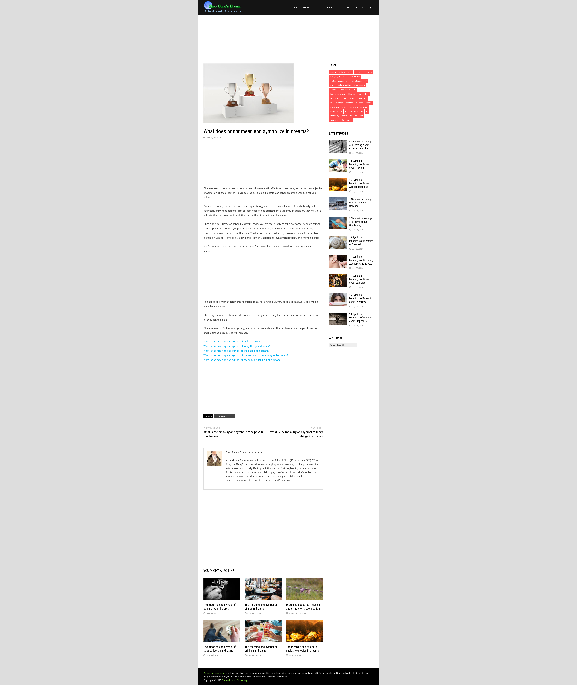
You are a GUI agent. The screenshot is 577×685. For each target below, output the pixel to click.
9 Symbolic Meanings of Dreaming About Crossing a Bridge (360, 145)
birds (370, 72)
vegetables (334, 120)
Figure (294, 7)
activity (342, 72)
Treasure (353, 116)
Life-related (361, 98)
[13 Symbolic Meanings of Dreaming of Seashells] (338, 238)
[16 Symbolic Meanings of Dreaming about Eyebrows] (338, 295)
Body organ (335, 76)
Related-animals (356, 111)
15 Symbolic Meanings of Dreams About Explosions (360, 183)
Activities (344, 7)
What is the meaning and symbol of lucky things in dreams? (236, 346)
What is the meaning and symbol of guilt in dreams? (232, 341)
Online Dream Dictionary (234, 680)
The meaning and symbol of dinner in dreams (261, 606)
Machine (349, 102)
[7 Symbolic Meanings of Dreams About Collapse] (338, 199)
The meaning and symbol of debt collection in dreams (219, 648)
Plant (330, 7)
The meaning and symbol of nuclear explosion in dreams (302, 648)
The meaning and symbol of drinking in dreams (261, 648)
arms (350, 72)
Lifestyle (359, 7)
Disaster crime (359, 85)
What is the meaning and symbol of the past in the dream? (236, 350)
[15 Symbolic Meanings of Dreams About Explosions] (338, 180)
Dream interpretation (214, 672)
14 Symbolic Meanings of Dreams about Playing (360, 164)
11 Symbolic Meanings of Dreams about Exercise (360, 279)
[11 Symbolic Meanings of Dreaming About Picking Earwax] (338, 257)
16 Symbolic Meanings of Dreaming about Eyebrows (361, 298)
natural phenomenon (359, 107)
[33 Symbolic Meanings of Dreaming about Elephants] (338, 314)
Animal (307, 7)
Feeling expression (224, 416)
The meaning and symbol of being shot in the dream (219, 606)
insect (337, 98)
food (360, 94)
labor (352, 98)
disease (333, 89)
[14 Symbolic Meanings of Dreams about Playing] (338, 161)
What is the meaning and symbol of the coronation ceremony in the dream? (245, 355)
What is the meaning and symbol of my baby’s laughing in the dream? (242, 360)
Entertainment (345, 89)
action (333, 72)
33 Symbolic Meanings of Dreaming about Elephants (361, 318)
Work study (346, 120)
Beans (361, 72)
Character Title (354, 76)
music (344, 107)
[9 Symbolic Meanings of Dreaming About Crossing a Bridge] (338, 142)
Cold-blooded (356, 81)
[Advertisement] (288, 36)
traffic (344, 116)
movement (334, 107)
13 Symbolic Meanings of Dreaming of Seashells (361, 241)
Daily (332, 85)
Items (318, 7)
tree (361, 116)
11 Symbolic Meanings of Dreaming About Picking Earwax (361, 260)
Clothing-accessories (338, 81)
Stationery (334, 116)
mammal (359, 102)
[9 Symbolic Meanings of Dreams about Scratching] (338, 218)
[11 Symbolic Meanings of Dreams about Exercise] (338, 276)
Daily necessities (344, 85)
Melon (368, 102)
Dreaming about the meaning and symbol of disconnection (303, 606)
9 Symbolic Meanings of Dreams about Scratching (360, 222)
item (344, 98)
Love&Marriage (336, 102)
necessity (334, 111)
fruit (367, 94)
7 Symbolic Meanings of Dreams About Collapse (360, 202)
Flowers (351, 94)
